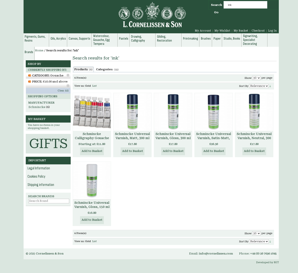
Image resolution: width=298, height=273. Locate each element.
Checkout (258, 30)
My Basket (241, 30)
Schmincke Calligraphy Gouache (92, 136)
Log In (272, 30)
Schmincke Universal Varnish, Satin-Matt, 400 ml (213, 138)
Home (39, 50)
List (94, 85)
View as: (79, 85)
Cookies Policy (36, 176)
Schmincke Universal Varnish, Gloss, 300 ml (173, 136)
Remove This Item (68, 75)
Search (216, 5)
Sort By (243, 86)
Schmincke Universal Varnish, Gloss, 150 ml (92, 205)
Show (248, 78)
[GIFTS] (48, 136)
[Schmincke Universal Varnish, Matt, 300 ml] (132, 112)
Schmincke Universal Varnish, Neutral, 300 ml (254, 138)
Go (216, 12)
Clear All (63, 90)
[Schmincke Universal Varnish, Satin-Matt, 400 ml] (214, 112)
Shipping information (40, 185)
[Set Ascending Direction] (270, 85)
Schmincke (37, 107)
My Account (203, 30)
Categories (107, 69)
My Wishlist (222, 30)
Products (83, 69)
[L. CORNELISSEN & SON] (105, 17)
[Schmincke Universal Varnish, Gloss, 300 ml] (173, 112)
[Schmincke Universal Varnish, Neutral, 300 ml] (254, 112)
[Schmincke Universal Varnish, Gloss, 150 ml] (92, 181)
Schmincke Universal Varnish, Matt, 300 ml (132, 136)
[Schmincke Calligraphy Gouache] (92, 112)
